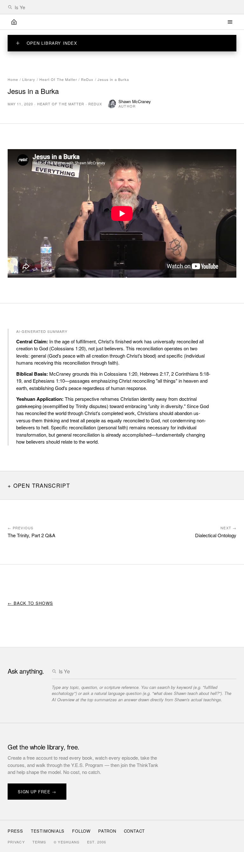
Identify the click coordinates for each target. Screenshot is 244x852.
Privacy (16, 841)
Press (15, 831)
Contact (134, 831)
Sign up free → (37, 792)
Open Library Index (52, 43)
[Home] (14, 22)
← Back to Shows (30, 603)
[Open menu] (230, 22)
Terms (39, 841)
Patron (107, 831)
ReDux (87, 79)
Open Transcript (41, 485)
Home (13, 79)
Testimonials (47, 831)
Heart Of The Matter (58, 79)
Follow (81, 831)
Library (29, 79)
